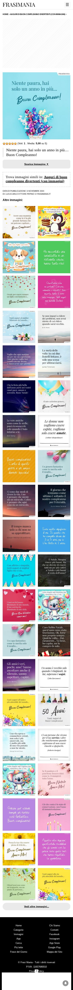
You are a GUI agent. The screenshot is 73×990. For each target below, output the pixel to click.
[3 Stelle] (9, 143)
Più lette (18, 947)
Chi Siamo (54, 925)
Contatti (54, 930)
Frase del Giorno (18, 952)
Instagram (54, 938)
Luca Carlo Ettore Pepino (20, 194)
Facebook (54, 934)
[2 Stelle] (6, 143)
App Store (54, 943)
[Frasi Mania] (19, 4)
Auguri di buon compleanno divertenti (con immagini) (36, 179)
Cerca (19, 943)
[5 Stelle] (15, 143)
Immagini (18, 934)
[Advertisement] (36, 43)
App (18, 938)
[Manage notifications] (65, 983)
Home (19, 925)
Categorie (18, 930)
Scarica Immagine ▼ (36, 164)
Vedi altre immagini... (36, 906)
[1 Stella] (4, 143)
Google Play (54, 947)
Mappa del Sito (54, 952)
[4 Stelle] (12, 143)
